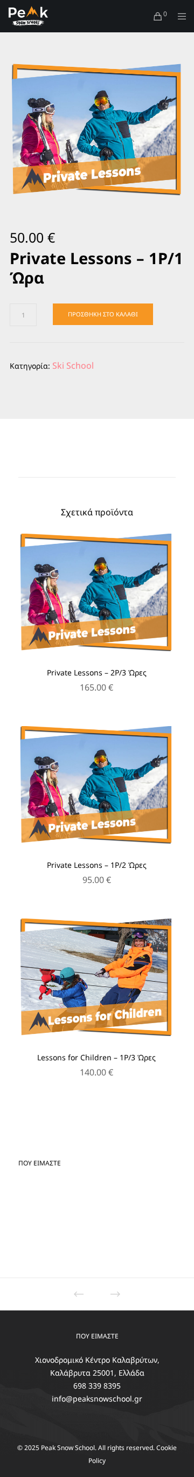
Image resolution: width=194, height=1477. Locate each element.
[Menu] (179, 16)
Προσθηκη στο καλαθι (103, 314)
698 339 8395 (97, 1386)
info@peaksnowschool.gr (97, 1398)
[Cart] (155, 16)
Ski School (73, 365)
